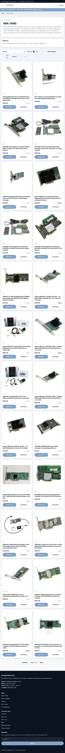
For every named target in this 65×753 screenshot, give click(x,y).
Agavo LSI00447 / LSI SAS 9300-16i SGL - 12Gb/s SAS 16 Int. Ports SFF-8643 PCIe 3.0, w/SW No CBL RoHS (48, 198)
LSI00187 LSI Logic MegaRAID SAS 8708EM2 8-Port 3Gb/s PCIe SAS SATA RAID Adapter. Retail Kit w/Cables (16, 298)
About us (4, 717)
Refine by (13, 51)
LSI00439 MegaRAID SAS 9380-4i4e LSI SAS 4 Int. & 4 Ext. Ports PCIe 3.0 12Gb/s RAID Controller (16, 198)
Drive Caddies (28, 9)
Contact (3, 714)
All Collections (11, 9)
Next (41, 662)
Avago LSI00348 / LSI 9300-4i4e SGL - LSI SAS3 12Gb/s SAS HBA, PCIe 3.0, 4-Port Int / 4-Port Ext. (48, 298)
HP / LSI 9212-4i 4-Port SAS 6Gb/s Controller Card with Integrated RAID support (48, 97)
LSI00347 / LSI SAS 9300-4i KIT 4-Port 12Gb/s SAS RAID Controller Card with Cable (16, 397)
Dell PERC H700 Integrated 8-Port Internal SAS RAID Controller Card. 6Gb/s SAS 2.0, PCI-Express (48, 248)
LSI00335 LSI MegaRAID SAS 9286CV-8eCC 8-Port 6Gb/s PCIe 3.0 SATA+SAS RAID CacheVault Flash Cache (16, 546)
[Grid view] (34, 52)
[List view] (37, 51)
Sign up (32, 743)
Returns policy (5, 728)
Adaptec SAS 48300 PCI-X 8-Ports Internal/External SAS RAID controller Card (15, 595)
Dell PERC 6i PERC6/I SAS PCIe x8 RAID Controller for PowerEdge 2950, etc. (46, 447)
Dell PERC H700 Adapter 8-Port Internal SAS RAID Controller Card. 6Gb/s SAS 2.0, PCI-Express (16, 148)
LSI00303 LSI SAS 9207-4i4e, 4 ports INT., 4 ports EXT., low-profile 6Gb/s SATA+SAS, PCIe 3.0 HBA (48, 646)
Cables (3, 701)
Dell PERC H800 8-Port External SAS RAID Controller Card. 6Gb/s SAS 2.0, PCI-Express (48, 495)
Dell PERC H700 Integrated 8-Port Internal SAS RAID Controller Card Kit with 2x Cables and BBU (16, 248)
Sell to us (4, 719)
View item (41, 206)
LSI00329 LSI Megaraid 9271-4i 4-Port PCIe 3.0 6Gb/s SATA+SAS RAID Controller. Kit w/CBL (16, 646)
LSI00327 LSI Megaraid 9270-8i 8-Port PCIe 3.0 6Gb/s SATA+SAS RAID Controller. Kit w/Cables (48, 596)
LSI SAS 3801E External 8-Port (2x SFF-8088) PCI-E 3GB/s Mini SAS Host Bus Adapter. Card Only (16, 496)
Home (3, 9)
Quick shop (24, 107)
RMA (2, 722)
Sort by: (7, 56)
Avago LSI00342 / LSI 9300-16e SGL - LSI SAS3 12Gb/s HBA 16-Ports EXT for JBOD (15, 447)
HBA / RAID (20, 9)
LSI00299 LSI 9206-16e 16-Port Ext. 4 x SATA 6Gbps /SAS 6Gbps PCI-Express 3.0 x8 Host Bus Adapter (48, 546)
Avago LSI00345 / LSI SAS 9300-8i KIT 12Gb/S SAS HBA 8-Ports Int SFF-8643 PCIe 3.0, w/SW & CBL (16, 348)
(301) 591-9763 (10, 683)
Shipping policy (6, 725)
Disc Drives (4, 704)
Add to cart (9, 107)
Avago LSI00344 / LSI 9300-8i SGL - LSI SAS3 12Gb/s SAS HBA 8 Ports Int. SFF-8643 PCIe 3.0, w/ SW (48, 348)
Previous (25, 662)
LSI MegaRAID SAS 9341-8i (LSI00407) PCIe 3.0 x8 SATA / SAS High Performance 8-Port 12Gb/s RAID (16, 98)
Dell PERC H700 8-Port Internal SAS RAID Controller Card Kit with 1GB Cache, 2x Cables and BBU (48, 148)
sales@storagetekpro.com (13, 681)
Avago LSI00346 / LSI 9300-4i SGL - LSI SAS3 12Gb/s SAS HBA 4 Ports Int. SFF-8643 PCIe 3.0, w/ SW (48, 398)
